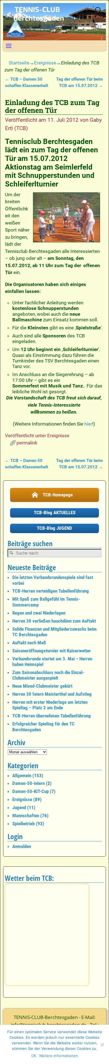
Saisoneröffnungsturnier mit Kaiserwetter (51, 650)
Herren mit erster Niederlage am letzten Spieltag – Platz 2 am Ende (49, 704)
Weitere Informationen (58, 1055)
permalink (26, 443)
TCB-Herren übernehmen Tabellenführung (51, 716)
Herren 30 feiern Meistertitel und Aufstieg (52, 694)
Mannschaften (25, 815)
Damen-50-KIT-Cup (30, 791)
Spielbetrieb (23, 823)
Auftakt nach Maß (29, 642)
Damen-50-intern (28, 783)
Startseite (19, 63)
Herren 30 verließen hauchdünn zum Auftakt (54, 621)
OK (33, 1055)
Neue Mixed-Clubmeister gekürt (42, 686)
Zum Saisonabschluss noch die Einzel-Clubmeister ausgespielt (48, 675)
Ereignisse (45, 63)
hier (88, 424)
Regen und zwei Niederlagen (38, 613)
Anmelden (21, 846)
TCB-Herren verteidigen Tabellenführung (50, 591)
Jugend (19, 807)
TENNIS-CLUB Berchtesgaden (38, 13)
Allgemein (21, 775)
